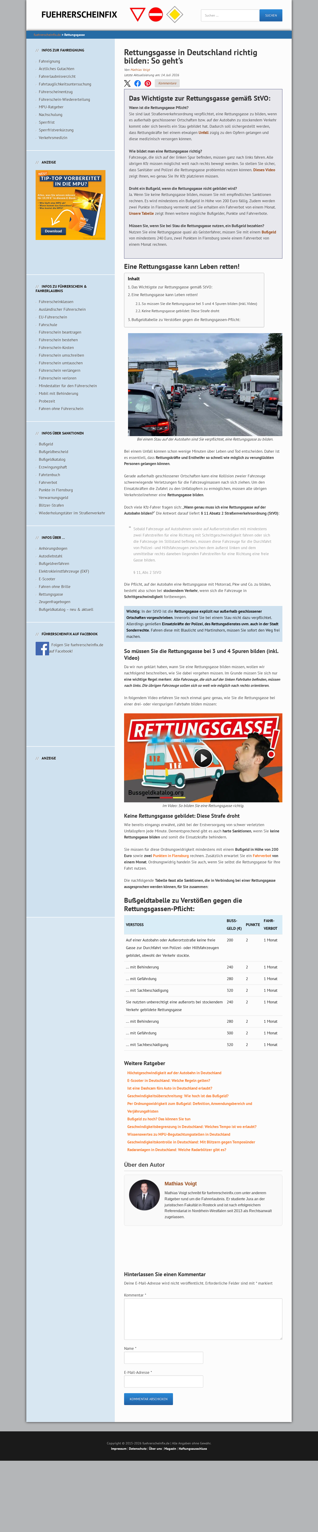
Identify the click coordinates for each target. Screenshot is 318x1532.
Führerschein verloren (57, 378)
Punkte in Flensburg (56, 489)
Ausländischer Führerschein (62, 309)
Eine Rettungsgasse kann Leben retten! (165, 294)
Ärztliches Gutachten (56, 68)
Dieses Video (264, 169)
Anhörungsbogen (53, 548)
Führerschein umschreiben (61, 355)
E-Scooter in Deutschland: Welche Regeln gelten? (168, 1080)
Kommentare (167, 83)
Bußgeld (269, 232)
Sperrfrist (47, 122)
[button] (127, 83)
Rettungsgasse (51, 594)
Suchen (271, 15)
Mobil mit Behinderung (58, 393)
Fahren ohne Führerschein (61, 408)
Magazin (170, 1449)
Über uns (155, 1449)
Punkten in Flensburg (171, 855)
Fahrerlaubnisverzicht (57, 76)
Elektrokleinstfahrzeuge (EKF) (64, 571)
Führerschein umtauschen (61, 363)
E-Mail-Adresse (138, 1372)
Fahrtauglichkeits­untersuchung (65, 84)
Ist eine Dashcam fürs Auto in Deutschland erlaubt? (169, 1088)
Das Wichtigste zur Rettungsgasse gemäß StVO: (172, 287)
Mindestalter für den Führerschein (68, 385)
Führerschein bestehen (58, 339)
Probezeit (47, 401)
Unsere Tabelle (141, 213)
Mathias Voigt (140, 70)
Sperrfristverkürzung (56, 130)
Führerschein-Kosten (56, 347)
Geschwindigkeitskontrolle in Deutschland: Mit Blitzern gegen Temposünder (191, 1142)
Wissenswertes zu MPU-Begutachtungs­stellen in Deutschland (178, 1134)
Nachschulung (50, 114)
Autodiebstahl (50, 556)
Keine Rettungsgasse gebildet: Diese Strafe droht (180, 310)
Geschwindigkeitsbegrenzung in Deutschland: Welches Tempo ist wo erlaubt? (192, 1126)
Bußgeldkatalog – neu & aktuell (66, 609)
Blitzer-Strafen (51, 505)
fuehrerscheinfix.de (47, 35)
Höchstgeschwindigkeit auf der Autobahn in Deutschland (174, 1072)
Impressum (118, 1449)
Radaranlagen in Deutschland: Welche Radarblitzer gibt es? (176, 1149)
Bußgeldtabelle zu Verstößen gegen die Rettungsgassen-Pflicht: (186, 319)
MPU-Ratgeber (51, 106)
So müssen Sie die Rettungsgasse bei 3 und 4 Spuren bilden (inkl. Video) (199, 303)
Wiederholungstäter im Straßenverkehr (72, 513)
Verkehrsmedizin (53, 137)
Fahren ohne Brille (55, 586)
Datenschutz (137, 1449)
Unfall (204, 132)
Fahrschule (48, 324)
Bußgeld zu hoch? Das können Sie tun (158, 1119)
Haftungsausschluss (193, 1449)
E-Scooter (47, 578)
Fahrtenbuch (49, 474)
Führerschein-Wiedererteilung (64, 99)
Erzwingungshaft (53, 467)
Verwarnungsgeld (53, 497)
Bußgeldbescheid (53, 451)
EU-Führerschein (53, 317)
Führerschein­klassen (56, 301)
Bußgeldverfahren (54, 563)
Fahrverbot (262, 855)
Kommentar (135, 1295)
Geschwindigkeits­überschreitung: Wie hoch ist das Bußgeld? (178, 1095)
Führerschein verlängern (59, 370)
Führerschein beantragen (60, 332)
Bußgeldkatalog (52, 459)
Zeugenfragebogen (54, 601)
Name (130, 1348)
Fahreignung (49, 61)
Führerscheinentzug (56, 91)
